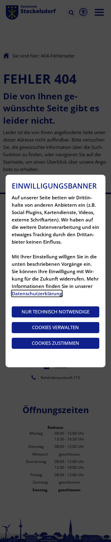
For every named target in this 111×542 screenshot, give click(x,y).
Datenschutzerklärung (37, 293)
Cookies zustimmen (55, 343)
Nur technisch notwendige (55, 312)
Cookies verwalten (55, 327)
